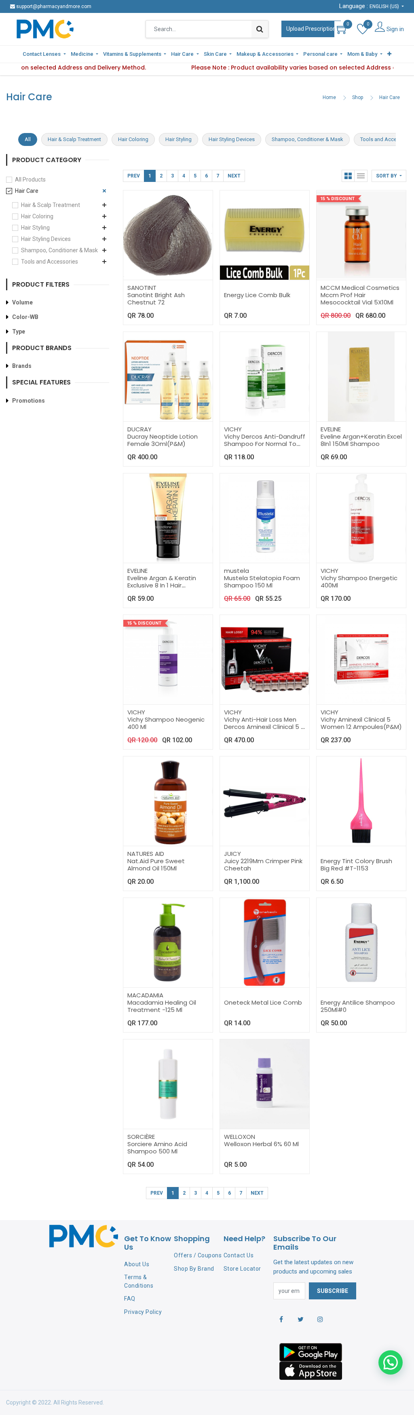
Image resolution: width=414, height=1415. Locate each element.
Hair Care (389, 97)
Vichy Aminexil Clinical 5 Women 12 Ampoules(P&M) (361, 723)
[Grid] (348, 176)
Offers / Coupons (198, 1255)
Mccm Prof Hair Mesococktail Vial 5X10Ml (357, 298)
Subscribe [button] (332, 1291)
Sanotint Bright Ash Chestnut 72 (156, 298)
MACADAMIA (145, 995)
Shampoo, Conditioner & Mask (59, 250)
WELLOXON (239, 1136)
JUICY (232, 853)
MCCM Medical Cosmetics (360, 287)
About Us (136, 1264)
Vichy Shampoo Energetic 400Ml (359, 581)
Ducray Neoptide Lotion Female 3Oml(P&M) (162, 440)
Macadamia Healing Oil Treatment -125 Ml (161, 1006)
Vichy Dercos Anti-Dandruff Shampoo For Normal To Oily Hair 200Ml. (264, 443)
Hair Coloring (37, 216)
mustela (236, 570)
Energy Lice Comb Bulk (257, 295)
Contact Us (238, 1255)
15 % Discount (337, 198)
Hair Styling (35, 227)
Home (329, 97)
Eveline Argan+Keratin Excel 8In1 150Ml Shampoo (361, 440)
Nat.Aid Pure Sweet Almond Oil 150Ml (156, 864)
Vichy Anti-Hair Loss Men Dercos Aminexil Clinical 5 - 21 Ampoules (264, 726)
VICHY (233, 429)
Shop (357, 97)
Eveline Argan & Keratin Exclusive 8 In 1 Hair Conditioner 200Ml (161, 585)
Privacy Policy (143, 1312)
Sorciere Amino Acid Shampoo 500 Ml (157, 1147)
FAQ (129, 1298)
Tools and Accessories (49, 261)
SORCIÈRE (141, 1136)
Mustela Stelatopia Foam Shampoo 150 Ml (262, 581)
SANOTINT (141, 287)
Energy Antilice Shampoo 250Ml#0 (358, 1006)
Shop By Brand (194, 1268)
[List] (361, 176)
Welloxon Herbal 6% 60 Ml (261, 1144)
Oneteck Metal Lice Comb (263, 1002)
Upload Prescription (311, 28)
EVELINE (331, 429)
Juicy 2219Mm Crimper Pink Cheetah (263, 864)
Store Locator (242, 1268)
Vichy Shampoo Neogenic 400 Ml (166, 723)
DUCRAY (139, 429)
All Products (30, 179)
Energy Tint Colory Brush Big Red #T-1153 (356, 864)
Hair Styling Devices (46, 239)
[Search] (259, 29)
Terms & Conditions (138, 1281)
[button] (389, 54)
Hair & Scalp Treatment (50, 205)
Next (234, 176)
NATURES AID (145, 853)
